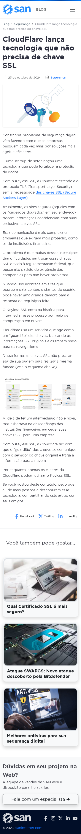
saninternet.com (28, 827)
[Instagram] (53, 818)
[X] (60, 818)
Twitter (49, 516)
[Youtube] (75, 818)
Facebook (27, 516)
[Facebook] (46, 818)
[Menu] (72, 9)
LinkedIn (70, 516)
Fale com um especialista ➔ (40, 799)
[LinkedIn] (68, 818)
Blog (6, 24)
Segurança (22, 24)
